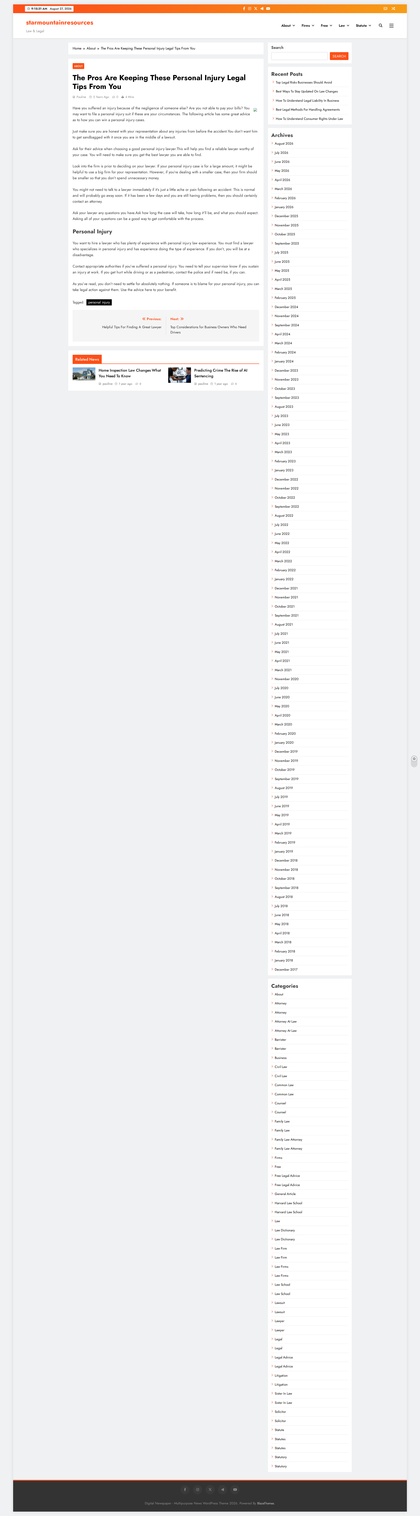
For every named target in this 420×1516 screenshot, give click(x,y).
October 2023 (285, 388)
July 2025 (281, 252)
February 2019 (285, 842)
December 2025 (286, 216)
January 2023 (284, 470)
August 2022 (284, 515)
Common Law (284, 1085)
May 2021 (282, 651)
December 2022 (286, 479)
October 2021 (285, 606)
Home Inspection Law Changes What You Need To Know (130, 373)
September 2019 (287, 779)
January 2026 (284, 207)
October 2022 (285, 497)
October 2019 (285, 769)
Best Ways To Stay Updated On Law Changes (307, 91)
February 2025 (285, 297)
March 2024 (283, 343)
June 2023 (282, 424)
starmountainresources (59, 22)
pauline (81, 97)
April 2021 (282, 660)
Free (324, 25)
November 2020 (287, 679)
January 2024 (284, 361)
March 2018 (283, 942)
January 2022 (284, 579)
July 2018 (281, 906)
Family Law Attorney (288, 1139)
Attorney (281, 1003)
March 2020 (283, 724)
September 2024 (287, 325)
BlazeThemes (265, 1503)
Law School (282, 1284)
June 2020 (282, 697)
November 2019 (286, 760)
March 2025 (283, 288)
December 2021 (286, 588)
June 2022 (282, 533)
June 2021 (282, 642)
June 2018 (282, 915)
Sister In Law (283, 1393)
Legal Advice (284, 1357)
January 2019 (284, 851)
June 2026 (282, 161)
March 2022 (283, 561)
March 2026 (283, 188)
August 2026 (284, 143)
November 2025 (286, 225)
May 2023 (282, 434)
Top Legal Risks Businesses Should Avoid (304, 82)
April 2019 (282, 824)
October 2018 (284, 878)
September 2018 (286, 887)
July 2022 (281, 524)
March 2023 (283, 452)
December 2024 (286, 307)
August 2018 (284, 896)
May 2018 (282, 924)
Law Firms (281, 1266)
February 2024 (285, 352)
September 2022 (287, 506)
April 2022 (282, 552)
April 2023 (282, 443)
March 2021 (283, 670)
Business (281, 1057)
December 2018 (286, 860)
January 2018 (284, 960)
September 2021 (287, 615)
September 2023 (287, 397)
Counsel (280, 1103)
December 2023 (286, 370)
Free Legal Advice (287, 1175)
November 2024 (287, 316)
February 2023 (285, 461)
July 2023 (281, 415)
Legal (278, 1339)
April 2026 (282, 179)
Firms (306, 25)
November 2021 (286, 597)
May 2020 (282, 706)
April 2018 (282, 933)
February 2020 (285, 733)
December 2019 (286, 751)
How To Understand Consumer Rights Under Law (309, 118)
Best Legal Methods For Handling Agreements (308, 109)
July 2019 (281, 796)
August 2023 (284, 406)
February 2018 (285, 951)
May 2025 (282, 270)
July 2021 (281, 633)
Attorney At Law (286, 1021)
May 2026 (282, 170)
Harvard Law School (288, 1203)
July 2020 (281, 688)
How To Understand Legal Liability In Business (307, 100)
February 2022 (285, 570)
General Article (285, 1194)
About (286, 25)
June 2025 (282, 261)
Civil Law (281, 1066)
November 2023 (286, 379)
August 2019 (284, 787)
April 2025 (282, 279)
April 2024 (282, 334)
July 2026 (281, 152)
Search (277, 47)
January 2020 (284, 742)
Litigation (281, 1375)
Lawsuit (280, 1302)
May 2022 (282, 543)
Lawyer (279, 1321)
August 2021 (284, 624)
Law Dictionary (285, 1230)
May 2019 (282, 815)
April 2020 (282, 715)
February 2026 (285, 198)
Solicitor (280, 1411)
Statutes (280, 1439)
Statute (361, 25)
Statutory (281, 1457)
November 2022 (287, 488)
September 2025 (287, 243)
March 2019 (283, 833)
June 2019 (282, 806)
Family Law (282, 1121)
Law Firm (281, 1248)
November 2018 (286, 869)
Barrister (280, 1039)
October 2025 (285, 234)
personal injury (99, 302)
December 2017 (286, 969)
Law (342, 25)
